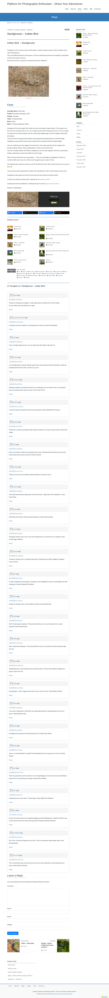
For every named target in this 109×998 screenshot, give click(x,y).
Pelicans (48, 260)
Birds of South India (22, 275)
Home (10, 986)
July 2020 (79, 152)
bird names (31, 271)
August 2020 (80, 149)
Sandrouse (60, 275)
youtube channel (45, 179)
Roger (15, 295)
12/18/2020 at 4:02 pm (15, 730)
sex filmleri (16, 833)
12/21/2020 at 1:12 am (15, 471)
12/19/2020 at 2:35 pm (15, 643)
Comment (10, 886)
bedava (15, 357)
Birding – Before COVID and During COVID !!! (47, 945)
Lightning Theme (54, 993)
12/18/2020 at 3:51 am (15, 795)
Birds (67, 29)
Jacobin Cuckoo (50, 226)
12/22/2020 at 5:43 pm (15, 361)
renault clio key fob (18, 317)
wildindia (27, 277)
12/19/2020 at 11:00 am (16, 665)
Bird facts (24, 271)
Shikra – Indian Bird (27, 943)
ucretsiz (15, 402)
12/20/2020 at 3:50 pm (15, 533)
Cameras (79, 130)
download (16, 380)
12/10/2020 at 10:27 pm (16, 859)
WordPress (45, 993)
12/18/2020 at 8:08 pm (15, 707)
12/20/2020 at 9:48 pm (15, 491)
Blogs (23, 986)
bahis (14, 596)
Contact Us (41, 986)
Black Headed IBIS (19, 250)
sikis (14, 574)
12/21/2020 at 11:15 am (16, 406)
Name (9, 908)
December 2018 (81, 167)
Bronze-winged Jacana (20, 260)
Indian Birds (43, 275)
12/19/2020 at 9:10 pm (15, 578)
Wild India (20, 277)
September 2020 (81, 145)
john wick (16, 855)
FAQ (34, 986)
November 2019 (81, 159)
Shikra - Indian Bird (19, 242)
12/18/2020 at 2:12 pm (15, 750)
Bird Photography (41, 271)
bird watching (58, 271)
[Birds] (13, 945)
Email (9, 916)
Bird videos (50, 271)
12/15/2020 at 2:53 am (15, 837)
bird (19, 271)
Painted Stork (17, 226)
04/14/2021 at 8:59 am (15, 299)
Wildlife (23, 269)
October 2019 (80, 163)
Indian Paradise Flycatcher (21, 234)
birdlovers (30, 273)
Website (9, 924)
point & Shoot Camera (52, 183)
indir (14, 337)
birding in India (21, 273)
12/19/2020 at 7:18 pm (15, 600)
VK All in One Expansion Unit (65, 993)
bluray (15, 509)
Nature (78, 133)
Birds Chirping (38, 273)
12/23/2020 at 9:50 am (15, 342)
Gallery (29, 986)
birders (65, 271)
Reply (11, 309)
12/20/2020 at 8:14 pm (15, 513)
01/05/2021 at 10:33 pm (16, 322)
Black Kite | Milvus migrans (53, 242)
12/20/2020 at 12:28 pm (16, 556)
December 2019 (81, 156)
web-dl (15, 529)
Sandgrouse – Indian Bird (90, 68)
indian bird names (34, 275)
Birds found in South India (50, 273)
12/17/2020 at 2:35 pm (15, 814)
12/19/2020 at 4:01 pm (15, 620)
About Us (16, 986)
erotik (14, 616)
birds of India (61, 273)
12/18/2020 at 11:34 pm (16, 688)
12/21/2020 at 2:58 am (15, 449)
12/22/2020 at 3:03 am (15, 384)
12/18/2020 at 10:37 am (16, 772)
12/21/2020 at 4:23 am (15, 426)
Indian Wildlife (52, 275)
